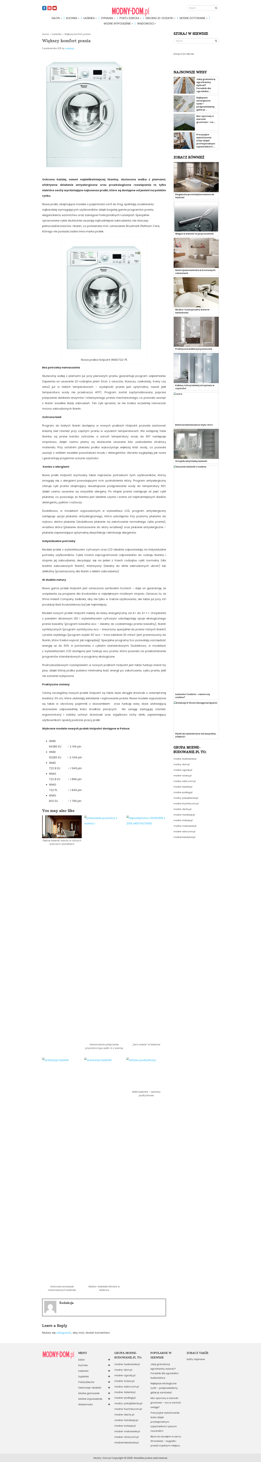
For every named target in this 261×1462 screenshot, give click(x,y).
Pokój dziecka (129, 18)
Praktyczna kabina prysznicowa (193, 348)
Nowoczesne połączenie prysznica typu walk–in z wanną (104, 1046)
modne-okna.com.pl (184, 831)
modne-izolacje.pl (183, 820)
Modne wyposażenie (117, 23)
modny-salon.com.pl (185, 781)
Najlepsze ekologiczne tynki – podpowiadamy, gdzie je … (205, 103)
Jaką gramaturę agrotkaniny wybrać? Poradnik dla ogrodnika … (205, 85)
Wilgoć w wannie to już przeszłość (194, 233)
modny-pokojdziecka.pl (186, 797)
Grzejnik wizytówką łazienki (191, 461)
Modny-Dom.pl (102, 1458)
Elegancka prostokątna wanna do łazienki (194, 196)
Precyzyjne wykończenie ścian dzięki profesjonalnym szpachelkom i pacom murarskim (164, 1422)
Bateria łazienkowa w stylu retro (194, 424)
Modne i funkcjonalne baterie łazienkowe (192, 311)
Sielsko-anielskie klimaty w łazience (104, 1288)
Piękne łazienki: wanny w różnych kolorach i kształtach (62, 842)
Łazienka (89, 18)
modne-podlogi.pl (183, 792)
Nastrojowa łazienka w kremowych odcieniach (195, 272)
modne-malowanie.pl (185, 825)
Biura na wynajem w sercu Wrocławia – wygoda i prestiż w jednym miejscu (165, 1441)
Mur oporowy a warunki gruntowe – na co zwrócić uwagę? (165, 1402)
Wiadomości (145, 23)
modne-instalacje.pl (184, 814)
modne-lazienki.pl (183, 786)
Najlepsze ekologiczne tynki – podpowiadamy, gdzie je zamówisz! (164, 1388)
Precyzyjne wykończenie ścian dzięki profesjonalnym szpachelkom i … (205, 140)
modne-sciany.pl (183, 775)
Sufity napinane (196, 1359)
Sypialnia (107, 18)
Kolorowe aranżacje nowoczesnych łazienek (62, 1288)
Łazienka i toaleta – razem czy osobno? (192, 696)
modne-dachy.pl (182, 809)
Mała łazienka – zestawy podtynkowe (146, 1093)
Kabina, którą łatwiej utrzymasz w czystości (194, 387)
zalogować (63, 1333)
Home (45, 34)
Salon (56, 18)
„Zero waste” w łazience (146, 1044)
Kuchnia (71, 18)
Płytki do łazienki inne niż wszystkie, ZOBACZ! (195, 735)
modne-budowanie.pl (185, 758)
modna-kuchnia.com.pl (186, 803)
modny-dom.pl (182, 764)
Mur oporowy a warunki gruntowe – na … (205, 119)
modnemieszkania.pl (184, 837)
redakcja (69, 48)
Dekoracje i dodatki (159, 18)
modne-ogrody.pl (183, 770)
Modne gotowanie (192, 18)
